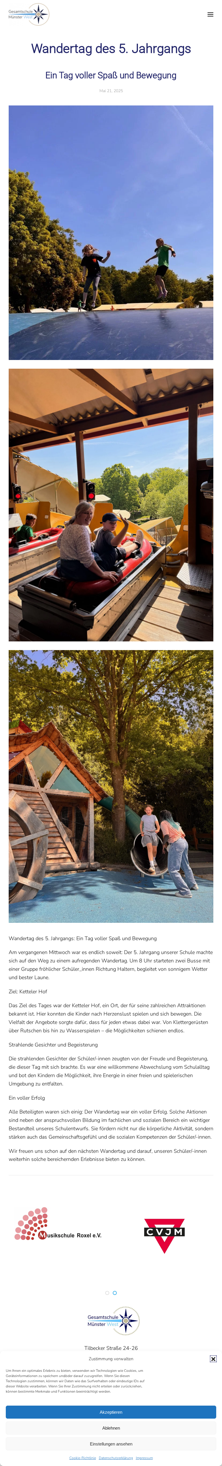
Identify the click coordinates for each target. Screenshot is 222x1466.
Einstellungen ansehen (111, 1443)
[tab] (107, 1293)
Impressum (144, 1458)
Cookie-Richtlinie (82, 1458)
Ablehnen (111, 1428)
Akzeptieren (111, 1412)
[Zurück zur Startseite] (29, 14)
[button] (213, 1359)
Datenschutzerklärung (116, 1458)
